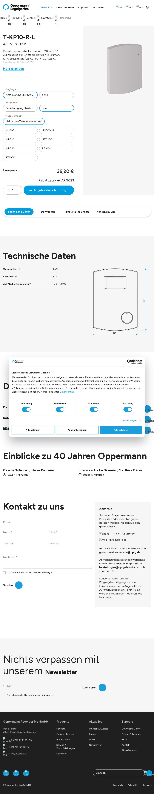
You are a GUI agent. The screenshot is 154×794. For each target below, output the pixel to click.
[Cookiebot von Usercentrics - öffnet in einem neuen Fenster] (129, 361)
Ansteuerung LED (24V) (20, 95)
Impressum (147, 785)
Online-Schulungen (132, 734)
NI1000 (10, 130)
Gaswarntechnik (65, 734)
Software (61, 753)
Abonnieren (89, 687)
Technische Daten (19, 211)
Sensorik (60, 728)
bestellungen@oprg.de (114, 567)
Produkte (62, 721)
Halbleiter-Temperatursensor (24, 121)
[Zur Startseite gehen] (16, 7)
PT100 (46, 148)
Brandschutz (63, 739)
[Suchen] (119, 7)
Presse (92, 734)
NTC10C (47, 139)
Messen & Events (98, 728)
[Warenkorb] (139, 7)
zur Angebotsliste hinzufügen (49, 190)
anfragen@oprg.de (126, 563)
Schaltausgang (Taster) (20, 108)
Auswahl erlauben (77, 430)
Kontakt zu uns (106, 211)
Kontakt (126, 744)
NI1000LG (48, 130)
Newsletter (95, 744)
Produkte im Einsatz (77, 211)
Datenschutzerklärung (37, 572)
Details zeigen (129, 420)
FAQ (124, 739)
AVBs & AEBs (133, 785)
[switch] (60, 409)
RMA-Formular (129, 750)
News (92, 739)
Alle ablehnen (33, 430)
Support (127, 721)
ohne (45, 95)
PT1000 (10, 157)
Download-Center (131, 728)
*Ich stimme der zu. (30, 572)
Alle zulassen (121, 430)
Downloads (48, 211)
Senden (8, 585)
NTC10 (10, 139)
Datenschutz (67, 391)
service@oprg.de (129, 552)
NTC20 (10, 148)
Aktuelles (95, 721)
